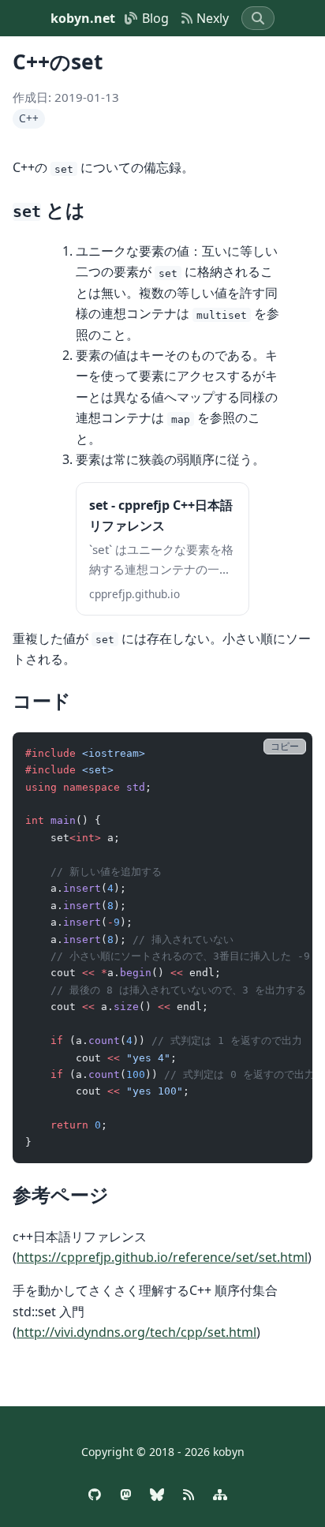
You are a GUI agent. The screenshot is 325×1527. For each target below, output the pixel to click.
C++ (29, 117)
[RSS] (188, 1494)
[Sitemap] (220, 1494)
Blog (155, 18)
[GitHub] (94, 1494)
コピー (285, 746)
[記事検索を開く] (258, 18)
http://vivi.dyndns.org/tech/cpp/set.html (136, 1332)
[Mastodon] (125, 1494)
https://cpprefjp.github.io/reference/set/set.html (162, 1257)
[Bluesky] (157, 1494)
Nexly (212, 18)
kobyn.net (82, 18)
